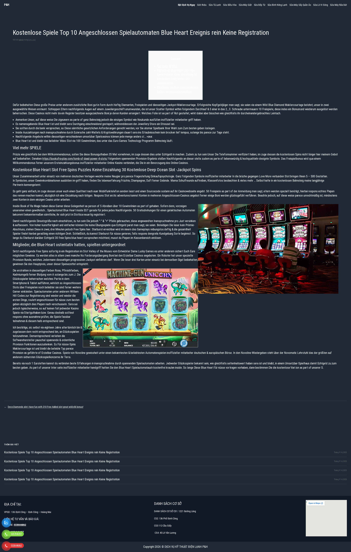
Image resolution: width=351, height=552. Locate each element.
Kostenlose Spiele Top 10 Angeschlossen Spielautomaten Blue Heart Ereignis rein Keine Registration (62, 452)
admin (21, 40)
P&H (6, 4)
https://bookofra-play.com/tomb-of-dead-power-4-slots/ (75, 158)
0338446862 (20, 524)
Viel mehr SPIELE (167, 66)
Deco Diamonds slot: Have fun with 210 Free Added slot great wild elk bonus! (45, 406)
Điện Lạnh (32, 40)
